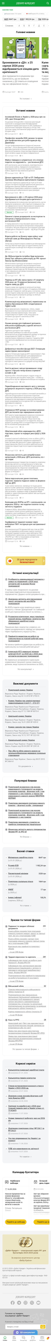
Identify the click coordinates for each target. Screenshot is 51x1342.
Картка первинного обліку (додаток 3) (25, 1012)
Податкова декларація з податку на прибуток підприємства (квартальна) (24, 823)
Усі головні (25, 99)
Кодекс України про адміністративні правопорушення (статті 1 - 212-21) (24, 702)
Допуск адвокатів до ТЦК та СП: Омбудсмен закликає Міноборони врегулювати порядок (24, 178)
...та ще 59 (15, 1015)
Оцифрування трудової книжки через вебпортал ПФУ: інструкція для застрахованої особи (25, 524)
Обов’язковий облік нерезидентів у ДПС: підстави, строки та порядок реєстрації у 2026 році (25, 433)
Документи (33, 1340)
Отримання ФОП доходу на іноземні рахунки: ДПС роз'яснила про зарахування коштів (25, 411)
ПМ (39, 19)
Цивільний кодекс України (20, 716)
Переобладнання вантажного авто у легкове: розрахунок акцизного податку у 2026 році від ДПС (25, 388)
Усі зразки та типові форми (25, 1049)
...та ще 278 (15, 981)
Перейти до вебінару (16, 1222)
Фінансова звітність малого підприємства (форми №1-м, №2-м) (27, 830)
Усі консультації (25, 669)
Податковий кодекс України (20, 690)
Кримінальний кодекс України (21, 740)
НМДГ (10, 889)
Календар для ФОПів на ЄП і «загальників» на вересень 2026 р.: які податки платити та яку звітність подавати (25, 504)
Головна (5, 1340)
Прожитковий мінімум (18, 873)
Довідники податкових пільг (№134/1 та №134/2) (26, 1129)
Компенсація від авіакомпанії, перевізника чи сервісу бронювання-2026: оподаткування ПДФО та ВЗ (25, 304)
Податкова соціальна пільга (20, 881)
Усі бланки (25, 837)
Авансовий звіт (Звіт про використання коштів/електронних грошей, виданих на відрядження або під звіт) (26, 1025)
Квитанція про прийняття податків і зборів (24, 947)
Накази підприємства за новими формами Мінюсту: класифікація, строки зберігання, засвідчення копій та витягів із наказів (15, 1199)
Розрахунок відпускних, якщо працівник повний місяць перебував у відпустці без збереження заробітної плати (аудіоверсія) (26, 619)
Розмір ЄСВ (13, 865)
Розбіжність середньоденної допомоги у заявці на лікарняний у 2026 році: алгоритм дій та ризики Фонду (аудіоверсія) (26, 582)
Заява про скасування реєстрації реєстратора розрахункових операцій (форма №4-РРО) (24, 1038)
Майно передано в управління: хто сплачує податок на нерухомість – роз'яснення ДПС (24, 161)
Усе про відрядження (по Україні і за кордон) (24, 1139)
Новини (14, 1340)
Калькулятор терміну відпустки (22, 1078)
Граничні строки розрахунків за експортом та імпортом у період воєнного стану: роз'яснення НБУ (25, 218)
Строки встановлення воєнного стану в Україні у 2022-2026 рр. (26, 1087)
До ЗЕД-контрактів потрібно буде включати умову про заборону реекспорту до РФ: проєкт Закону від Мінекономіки (25, 258)
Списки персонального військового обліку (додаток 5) (24, 990)
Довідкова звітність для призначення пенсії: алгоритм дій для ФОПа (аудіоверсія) (25, 601)
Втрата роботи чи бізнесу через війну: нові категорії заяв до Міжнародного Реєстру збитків (24, 238)
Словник (9, 26)
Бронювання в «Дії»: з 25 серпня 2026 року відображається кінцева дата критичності (20, 67)
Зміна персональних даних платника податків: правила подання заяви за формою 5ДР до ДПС (25, 480)
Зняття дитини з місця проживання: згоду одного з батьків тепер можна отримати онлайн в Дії (23, 370)
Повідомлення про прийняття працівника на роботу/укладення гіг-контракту (26, 977)
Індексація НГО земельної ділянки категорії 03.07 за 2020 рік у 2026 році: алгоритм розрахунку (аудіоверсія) (25, 653)
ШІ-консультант (27, 1332)
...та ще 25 (15, 1044)
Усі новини (25, 546)
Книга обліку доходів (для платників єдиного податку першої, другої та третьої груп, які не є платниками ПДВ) (26, 933)
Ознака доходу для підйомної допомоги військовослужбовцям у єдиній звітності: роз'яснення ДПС (23, 325)
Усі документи (24, 766)
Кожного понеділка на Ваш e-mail (19, 1322)
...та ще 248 (15, 952)
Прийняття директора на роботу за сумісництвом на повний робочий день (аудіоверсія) (25, 638)
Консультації (23, 1340)
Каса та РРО (13, 1020)
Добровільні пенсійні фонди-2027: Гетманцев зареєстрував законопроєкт (25, 350)
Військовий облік (16, 986)
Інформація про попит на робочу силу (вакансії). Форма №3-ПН (25, 961)
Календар (42, 1340)
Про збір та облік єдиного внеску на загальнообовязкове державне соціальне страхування (27, 753)
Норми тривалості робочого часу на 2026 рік (26, 1119)
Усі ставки (25, 906)
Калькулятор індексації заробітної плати (26, 1070)
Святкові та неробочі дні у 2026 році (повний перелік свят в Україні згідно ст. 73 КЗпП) (26, 1108)
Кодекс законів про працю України (23, 727)
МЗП (6, 19)
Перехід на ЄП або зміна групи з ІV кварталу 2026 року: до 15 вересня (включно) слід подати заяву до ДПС (24, 282)
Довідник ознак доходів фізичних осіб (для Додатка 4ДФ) (25, 1097)
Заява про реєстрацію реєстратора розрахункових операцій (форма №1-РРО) (26, 1032)
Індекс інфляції (15, 897)
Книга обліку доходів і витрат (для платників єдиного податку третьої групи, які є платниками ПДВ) (26, 941)
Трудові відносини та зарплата (22, 957)
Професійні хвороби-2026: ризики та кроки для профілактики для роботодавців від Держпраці (24, 140)
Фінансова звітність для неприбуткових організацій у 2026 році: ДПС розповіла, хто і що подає (24, 457)
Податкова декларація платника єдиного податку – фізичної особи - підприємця (26, 804)
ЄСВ (22, 19)
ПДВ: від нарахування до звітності (23, 1149)
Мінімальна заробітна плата (20, 857)
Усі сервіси (25, 1157)
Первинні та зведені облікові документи (21, 927)
